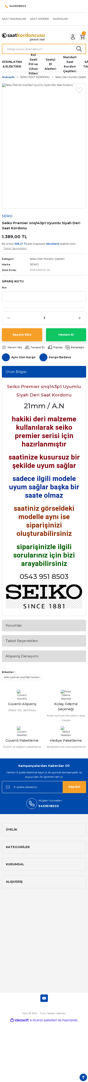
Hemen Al (66, 334)
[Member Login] (73, 37)
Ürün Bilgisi (16, 371)
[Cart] (82, 37)
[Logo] (23, 36)
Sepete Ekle (21, 334)
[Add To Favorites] (79, 90)
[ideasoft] (19, 1020)
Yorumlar (14, 625)
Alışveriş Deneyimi (22, 656)
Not (4, 287)
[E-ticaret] (43, 1020)
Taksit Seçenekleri (22, 641)
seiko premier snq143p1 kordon (22, 677)
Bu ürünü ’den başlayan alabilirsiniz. (39, 246)
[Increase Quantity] (79, 318)
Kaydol (74, 786)
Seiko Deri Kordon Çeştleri (47, 258)
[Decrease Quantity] (8, 318)
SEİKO (34, 264)
